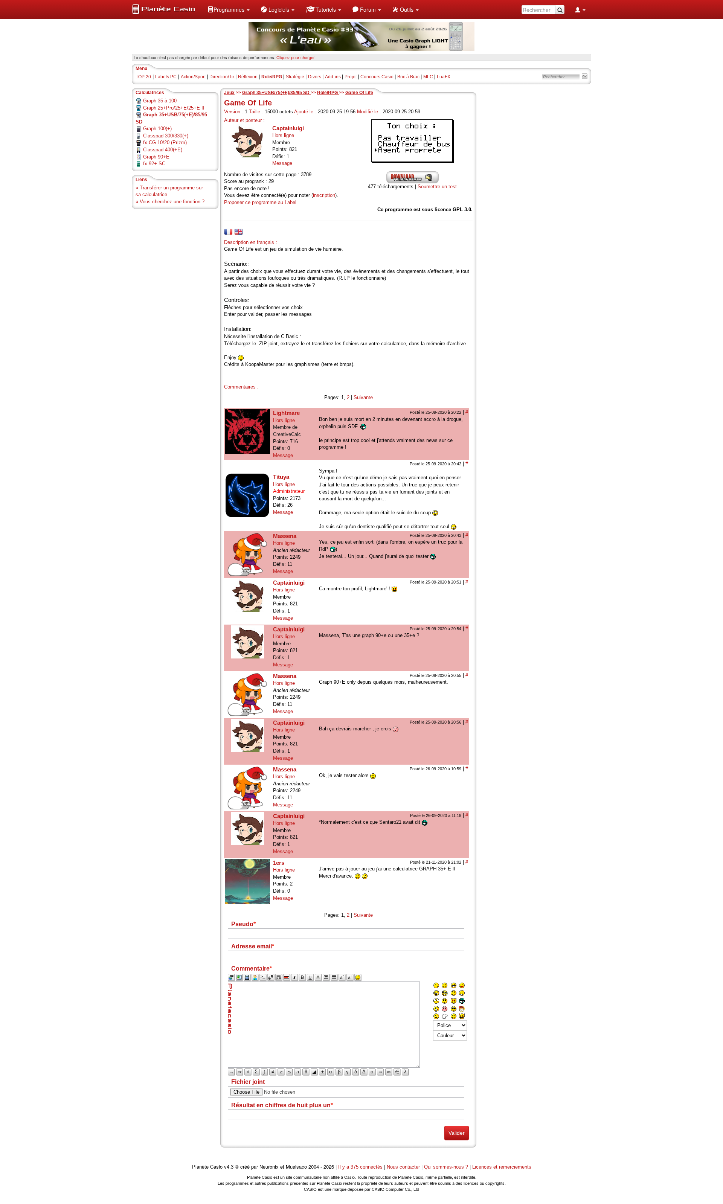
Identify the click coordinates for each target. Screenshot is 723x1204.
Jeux (229, 92)
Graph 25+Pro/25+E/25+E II (173, 108)
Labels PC (166, 76)
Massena (284, 536)
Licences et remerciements (501, 1167)
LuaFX (443, 76)
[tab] (228, 232)
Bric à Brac (409, 76)
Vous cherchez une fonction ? (172, 201)
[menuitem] (228, 9)
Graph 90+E (156, 157)
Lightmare (286, 413)
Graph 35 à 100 (160, 101)
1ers (278, 863)
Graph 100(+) (157, 128)
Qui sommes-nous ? (446, 1167)
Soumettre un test (437, 186)
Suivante (363, 397)
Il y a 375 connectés (361, 1167)
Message (282, 163)
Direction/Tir (222, 76)
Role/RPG (328, 92)
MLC (428, 76)
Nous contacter (403, 1167)
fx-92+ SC (154, 163)
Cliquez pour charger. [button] (296, 57)
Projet (351, 76)
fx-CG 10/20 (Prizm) (165, 142)
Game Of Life (359, 92)
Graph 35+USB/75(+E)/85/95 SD (276, 92)
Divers (315, 76)
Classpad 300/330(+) (165, 136)
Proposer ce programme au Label (260, 202)
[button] (228, 9)
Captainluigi (288, 128)
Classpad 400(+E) (162, 149)
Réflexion (248, 76)
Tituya (281, 477)
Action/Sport (194, 76)
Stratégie (295, 76)
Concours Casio (377, 76)
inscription (324, 195)
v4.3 (228, 1167)
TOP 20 (143, 76)
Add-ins (333, 76)
